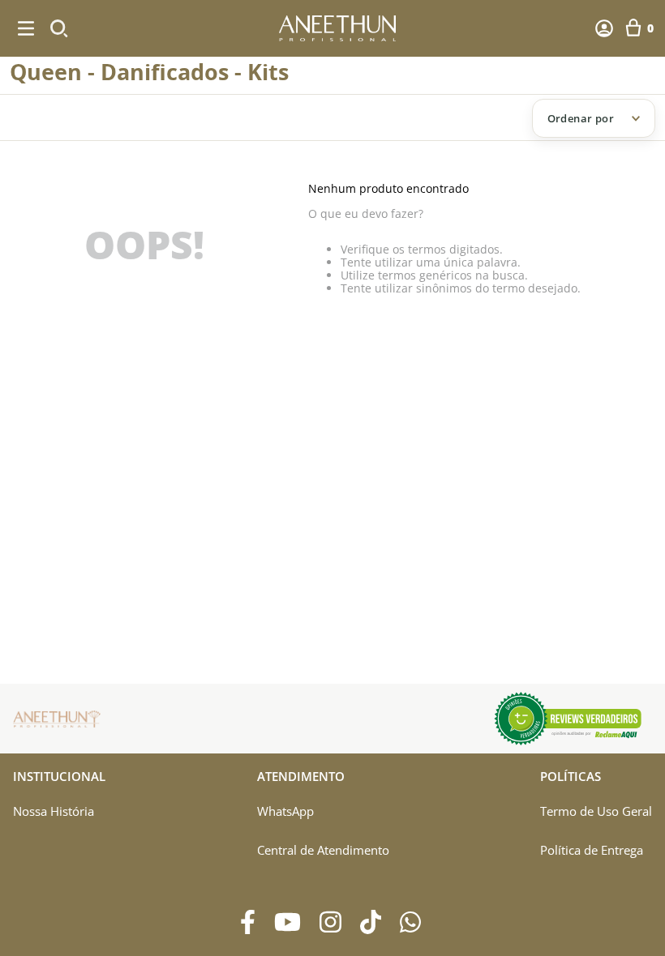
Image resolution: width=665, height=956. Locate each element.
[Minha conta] (604, 28)
